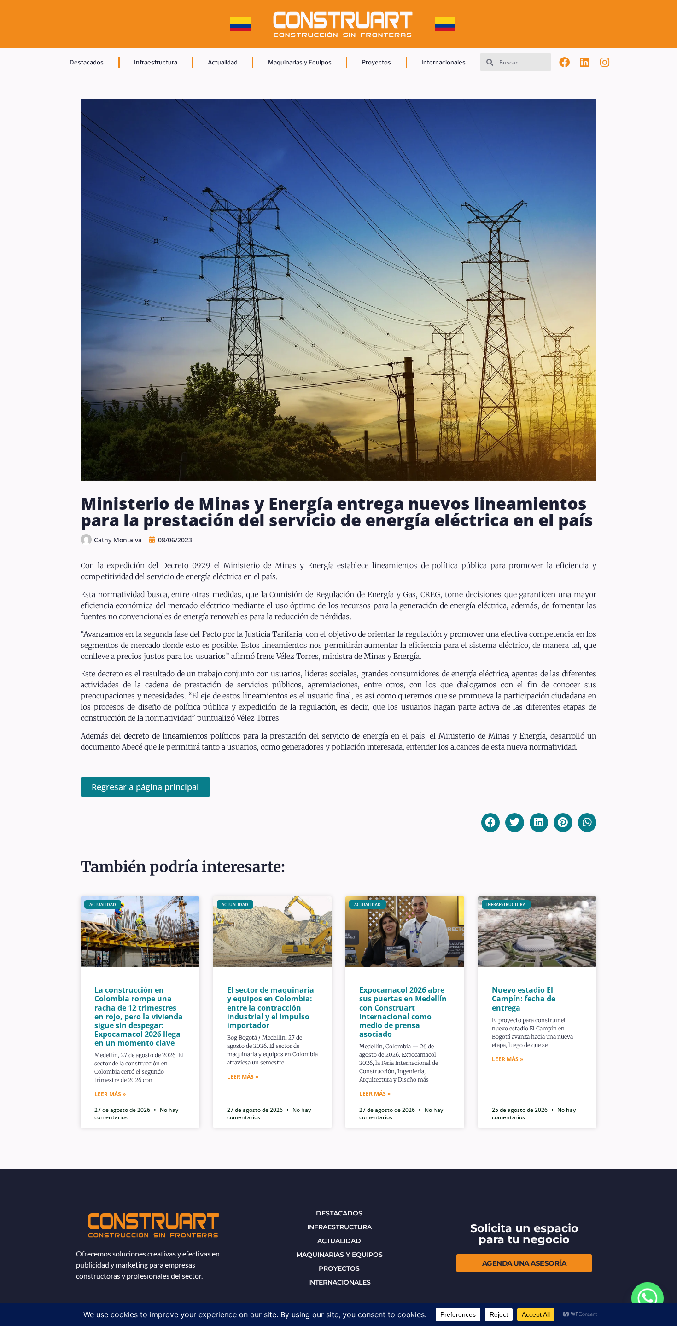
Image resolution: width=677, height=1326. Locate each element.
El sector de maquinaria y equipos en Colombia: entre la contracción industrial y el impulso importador (270, 1007)
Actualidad (223, 62)
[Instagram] (604, 62)
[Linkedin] (584, 62)
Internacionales (443, 62)
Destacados (87, 62)
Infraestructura (155, 62)
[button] (490, 822)
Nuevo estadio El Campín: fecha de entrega (523, 998)
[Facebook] (564, 62)
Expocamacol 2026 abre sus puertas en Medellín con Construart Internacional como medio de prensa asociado (403, 1012)
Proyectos (376, 62)
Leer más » (110, 1094)
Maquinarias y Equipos (300, 62)
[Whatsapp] (647, 1298)
